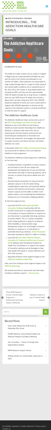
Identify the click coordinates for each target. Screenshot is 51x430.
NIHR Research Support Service (19, 350)
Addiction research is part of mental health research (37, 297)
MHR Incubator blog (12, 266)
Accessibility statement (10, 426)
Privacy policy (40, 426)
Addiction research (15, 18)
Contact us (6, 429)
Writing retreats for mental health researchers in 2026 (25, 357)
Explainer (28, 18)
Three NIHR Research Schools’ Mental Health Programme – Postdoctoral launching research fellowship (14, 297)
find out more (34, 273)
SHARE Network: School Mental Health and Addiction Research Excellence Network (24, 335)
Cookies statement (27, 426)
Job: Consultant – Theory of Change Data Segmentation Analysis (23, 343)
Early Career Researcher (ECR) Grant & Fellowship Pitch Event (22, 327)
